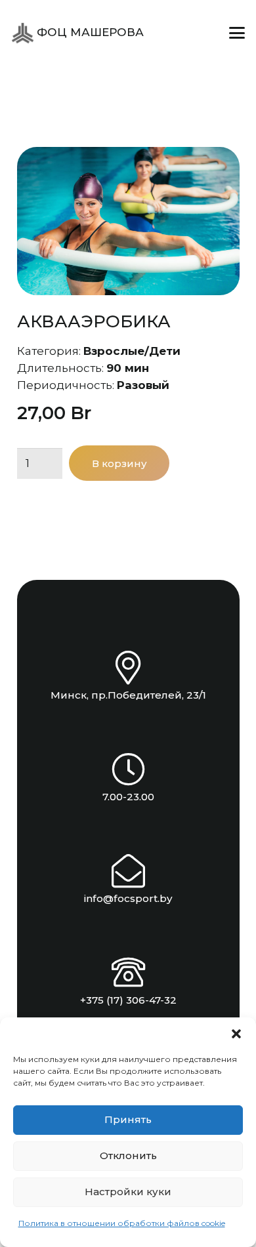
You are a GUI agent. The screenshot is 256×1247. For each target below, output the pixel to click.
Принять (128, 1119)
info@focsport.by (128, 898)
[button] (236, 1033)
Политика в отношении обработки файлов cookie (121, 1223)
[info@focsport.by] (128, 871)
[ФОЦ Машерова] (22, 33)
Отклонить (128, 1155)
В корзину (119, 463)
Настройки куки (128, 1191)
